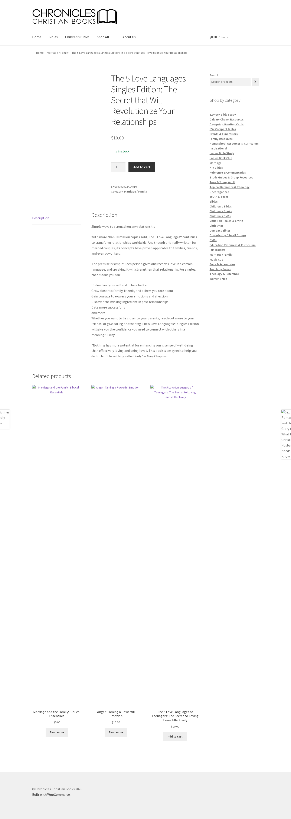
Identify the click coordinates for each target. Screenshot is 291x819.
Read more (57, 732)
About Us (129, 37)
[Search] (255, 82)
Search (214, 75)
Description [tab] (40, 218)
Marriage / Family (58, 53)
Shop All (103, 37)
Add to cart (141, 167)
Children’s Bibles (77, 37)
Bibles (53, 37)
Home (36, 37)
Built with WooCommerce (51, 794)
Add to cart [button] (175, 736)
